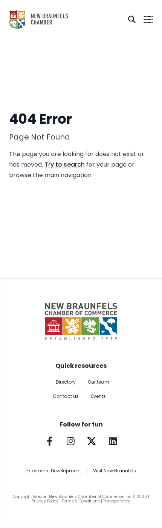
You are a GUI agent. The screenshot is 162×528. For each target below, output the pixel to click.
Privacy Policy (45, 501)
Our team (98, 382)
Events (98, 396)
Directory (66, 382)
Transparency (116, 501)
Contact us (66, 396)
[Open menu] (148, 19)
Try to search (64, 164)
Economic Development (53, 470)
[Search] (131, 19)
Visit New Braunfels (114, 470)
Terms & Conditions (81, 501)
